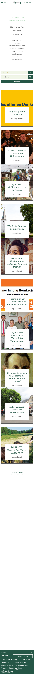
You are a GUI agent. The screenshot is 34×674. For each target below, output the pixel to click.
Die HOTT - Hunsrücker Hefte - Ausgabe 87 (17, 450)
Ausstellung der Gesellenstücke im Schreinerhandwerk (17, 302)
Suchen (17, 82)
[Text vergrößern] (16, 3)
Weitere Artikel (17, 473)
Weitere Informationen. (11, 669)
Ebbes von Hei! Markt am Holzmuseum (17, 410)
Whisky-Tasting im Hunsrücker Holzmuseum (17, 154)
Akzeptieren (23, 656)
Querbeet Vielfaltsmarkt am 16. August (17, 187)
